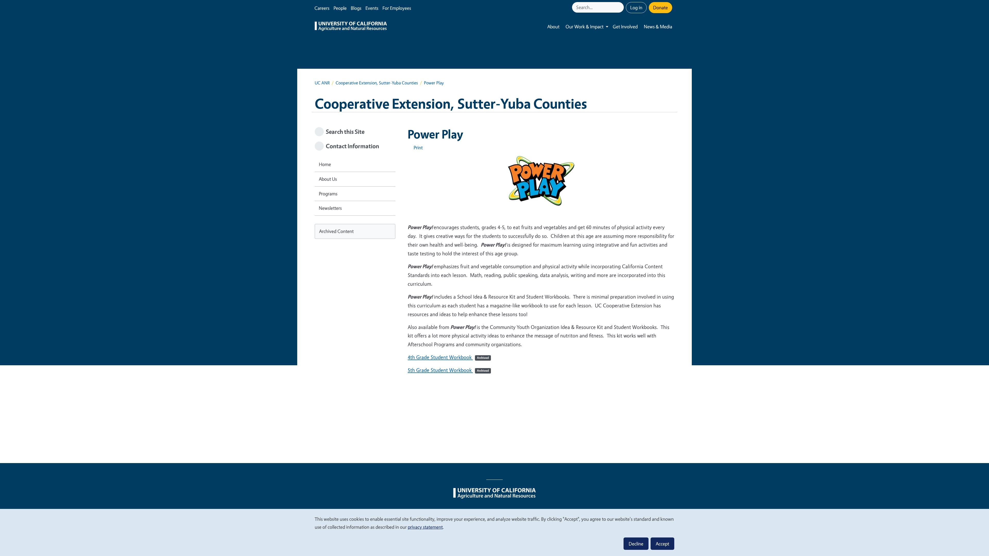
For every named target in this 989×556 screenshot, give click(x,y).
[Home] (351, 27)
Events (371, 8)
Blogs (356, 8)
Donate (660, 7)
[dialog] (494, 532)
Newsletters (330, 208)
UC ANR (322, 82)
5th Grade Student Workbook (448, 370)
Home (325, 164)
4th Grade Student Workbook (448, 357)
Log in (636, 7)
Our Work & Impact (584, 26)
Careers (321, 8)
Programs (328, 193)
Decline (636, 544)
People (340, 8)
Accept (662, 544)
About (553, 26)
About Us (328, 179)
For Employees (396, 8)
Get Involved (625, 26)
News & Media (658, 26)
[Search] (620, 7)
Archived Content (336, 231)
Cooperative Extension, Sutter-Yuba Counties (377, 82)
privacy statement (425, 527)
